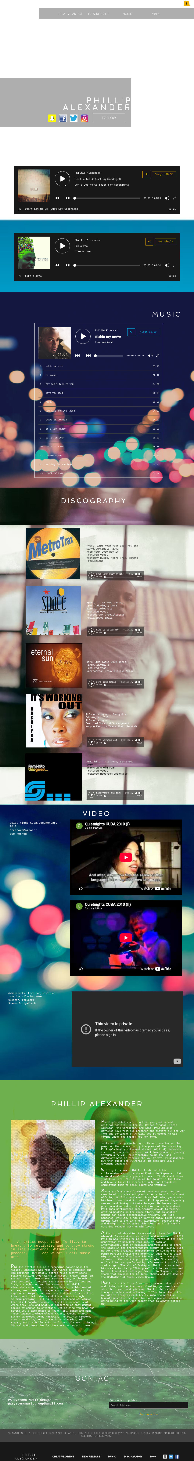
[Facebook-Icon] (63, 118)
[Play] (91, 575)
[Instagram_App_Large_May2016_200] (84, 118)
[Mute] (136, 574)
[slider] (140, 574)
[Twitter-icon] (73, 118)
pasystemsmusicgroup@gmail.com (35, 1403)
